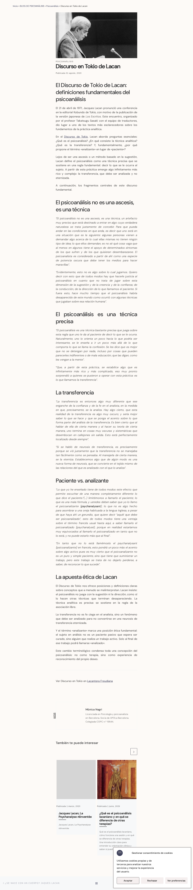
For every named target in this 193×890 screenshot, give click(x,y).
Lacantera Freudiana (100, 681)
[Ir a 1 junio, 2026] (116, 779)
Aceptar (128, 880)
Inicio (15, 6)
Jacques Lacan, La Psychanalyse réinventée (75, 815)
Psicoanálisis (52, 6)
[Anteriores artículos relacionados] (126, 751)
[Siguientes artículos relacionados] (133, 751)
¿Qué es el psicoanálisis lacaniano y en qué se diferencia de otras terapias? (115, 818)
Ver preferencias (176, 880)
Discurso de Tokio (76, 136)
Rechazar (152, 880)
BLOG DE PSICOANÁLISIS (32, 6)
